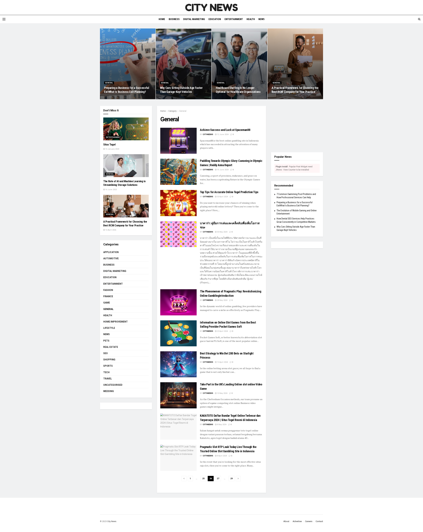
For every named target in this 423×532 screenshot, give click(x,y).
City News (111, 521)
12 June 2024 (222, 134)
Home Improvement (115, 321)
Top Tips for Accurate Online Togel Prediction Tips (229, 192)
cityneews (208, 134)
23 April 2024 (222, 331)
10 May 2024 (221, 393)
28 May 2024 (221, 300)
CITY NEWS (211, 7)
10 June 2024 (222, 170)
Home (162, 19)
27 (218, 478)
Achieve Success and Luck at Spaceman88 (225, 130)
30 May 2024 (221, 232)
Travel (107, 378)
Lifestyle (109, 328)
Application (111, 252)
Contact (319, 521)
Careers (308, 521)
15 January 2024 (112, 149)
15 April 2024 (222, 362)
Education (215, 19)
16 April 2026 (279, 98)
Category (172, 111)
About (286, 521)
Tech (106, 372)
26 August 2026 (112, 98)
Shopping (109, 359)
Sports (108, 366)
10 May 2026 (166, 98)
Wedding (108, 391)
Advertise (297, 521)
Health (251, 19)
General (109, 83)
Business (174, 19)
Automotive (111, 258)
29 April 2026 (223, 98)
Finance (108, 296)
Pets (106, 340)
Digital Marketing (194, 19)
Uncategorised (112, 385)
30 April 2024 (222, 197)
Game (106, 302)
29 (231, 478)
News (261, 19)
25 (203, 478)
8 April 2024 (221, 456)
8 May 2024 (221, 424)
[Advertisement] (297, 126)
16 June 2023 (111, 189)
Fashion (108, 290)
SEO (105, 353)
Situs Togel (109, 144)
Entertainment (234, 19)
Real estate (110, 347)
